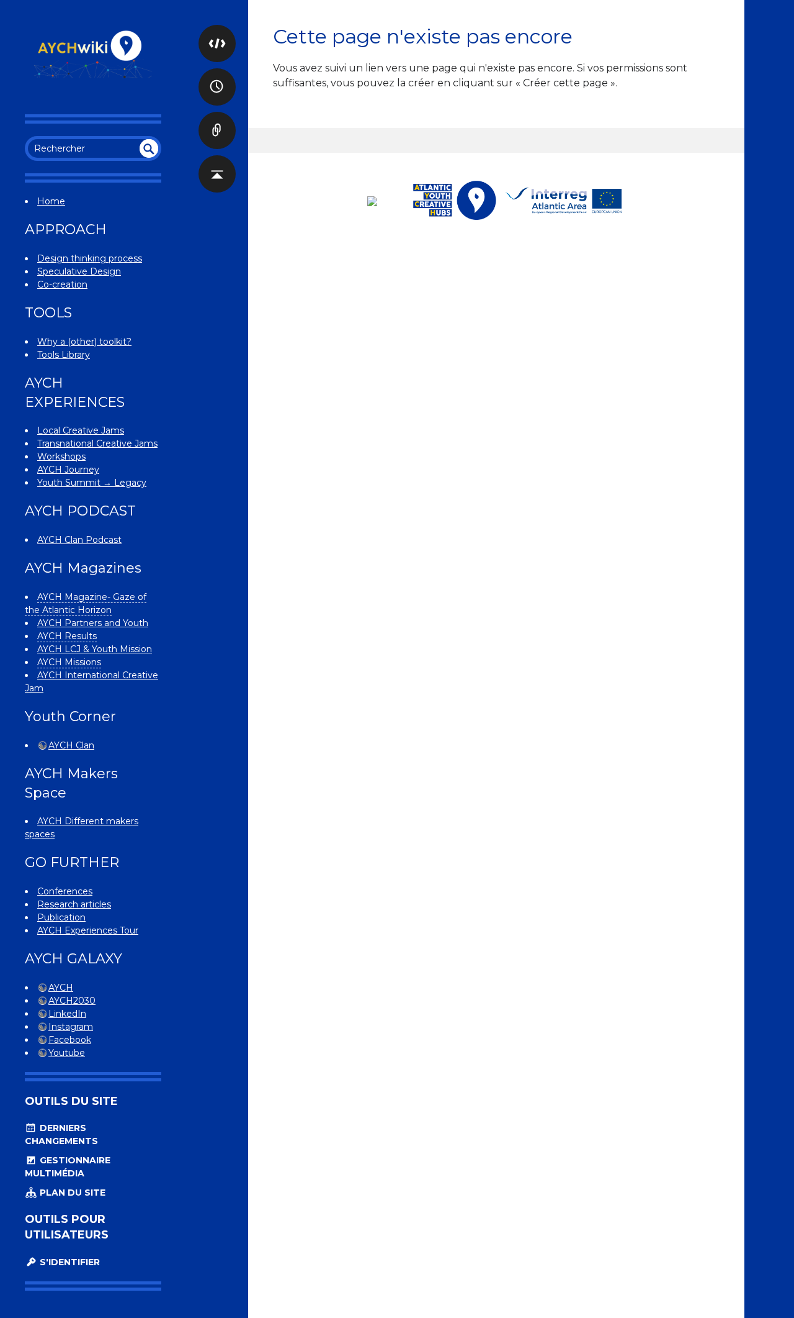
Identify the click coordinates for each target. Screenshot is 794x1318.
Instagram (70, 1026)
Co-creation (62, 284)
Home (51, 201)
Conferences (64, 891)
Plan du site (71, 1192)
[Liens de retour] (217, 118)
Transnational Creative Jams (97, 443)
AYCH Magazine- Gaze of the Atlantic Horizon (85, 603)
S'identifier (68, 1262)
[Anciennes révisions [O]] (217, 74)
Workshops (61, 456)
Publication (61, 917)
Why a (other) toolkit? (84, 341)
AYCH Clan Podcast (79, 539)
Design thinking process (89, 258)
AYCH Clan (71, 745)
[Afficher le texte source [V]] (217, 31)
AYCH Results (67, 636)
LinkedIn (67, 1013)
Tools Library (63, 354)
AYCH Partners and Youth (92, 623)
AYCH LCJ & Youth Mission (94, 649)
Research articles (74, 904)
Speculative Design (79, 271)
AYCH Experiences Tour (87, 930)
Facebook (69, 1039)
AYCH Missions (69, 662)
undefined (149, 148)
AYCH (60, 987)
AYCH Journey (68, 469)
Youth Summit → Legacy (91, 482)
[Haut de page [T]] (217, 161)
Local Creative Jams (80, 430)
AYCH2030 (72, 1000)
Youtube (66, 1052)
